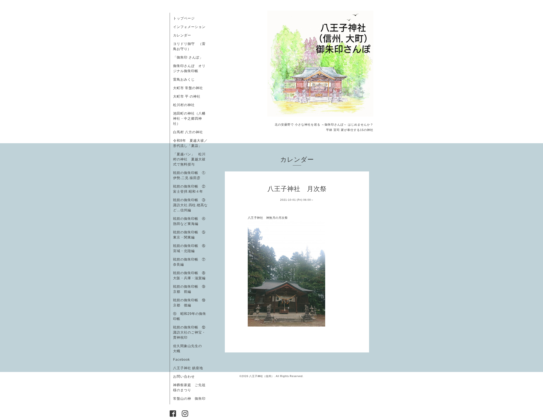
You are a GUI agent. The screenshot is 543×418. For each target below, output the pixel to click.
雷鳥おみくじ (184, 79)
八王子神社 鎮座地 (188, 368)
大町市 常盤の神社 (188, 88)
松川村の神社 (184, 105)
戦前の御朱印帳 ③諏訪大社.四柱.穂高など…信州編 (190, 205)
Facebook (183, 359)
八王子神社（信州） (261, 376)
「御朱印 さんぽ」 (188, 57)
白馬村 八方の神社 (188, 132)
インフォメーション (189, 27)
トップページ (184, 18)
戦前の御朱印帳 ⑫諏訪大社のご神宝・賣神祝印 (189, 332)
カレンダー (182, 35)
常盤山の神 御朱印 (189, 398)
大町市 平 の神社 (186, 96)
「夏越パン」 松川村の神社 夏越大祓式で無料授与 (189, 159)
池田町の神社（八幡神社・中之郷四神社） (189, 118)
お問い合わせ (184, 376)
